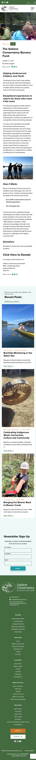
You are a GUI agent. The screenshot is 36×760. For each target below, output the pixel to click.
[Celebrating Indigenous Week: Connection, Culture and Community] (18, 426)
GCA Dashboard (18, 724)
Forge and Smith (22, 755)
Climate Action (18, 632)
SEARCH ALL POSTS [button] (11, 301)
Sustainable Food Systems (18, 629)
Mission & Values (18, 666)
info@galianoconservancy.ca (19, 599)
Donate (18, 730)
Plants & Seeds (18, 709)
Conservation (8, 350)
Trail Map (18, 651)
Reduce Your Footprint (18, 697)
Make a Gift (18, 689)
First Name (7, 547)
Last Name (7, 553)
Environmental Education (18, 618)
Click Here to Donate (17, 255)
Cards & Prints (18, 714)
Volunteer (18, 691)
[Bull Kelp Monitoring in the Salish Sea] (18, 347)
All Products (18, 719)
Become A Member (18, 686)
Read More (8, 366)
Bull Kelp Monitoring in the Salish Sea (18, 354)
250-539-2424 (15, 597)
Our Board (18, 671)
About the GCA (18, 664)
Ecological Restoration (18, 624)
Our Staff (18, 669)
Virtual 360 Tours (18, 649)
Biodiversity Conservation (18, 626)
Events (18, 641)
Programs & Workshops (18, 646)
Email (6, 560)
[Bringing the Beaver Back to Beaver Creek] (18, 496)
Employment (18, 674)
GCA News (18, 654)
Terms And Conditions (29, 750)
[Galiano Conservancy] (9, 10)
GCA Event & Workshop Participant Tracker (18, 722)
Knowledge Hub (18, 677)
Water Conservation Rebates (18, 699)
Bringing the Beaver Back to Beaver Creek (17, 504)
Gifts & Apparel (18, 717)
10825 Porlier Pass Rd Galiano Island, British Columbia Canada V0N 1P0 (18, 603)
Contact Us (18, 736)
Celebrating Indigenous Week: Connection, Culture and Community (16, 435)
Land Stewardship (18, 621)
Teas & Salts (18, 711)
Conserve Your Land (18, 694)
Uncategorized (9, 499)
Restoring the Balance (12, 429)
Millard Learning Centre (18, 644)
